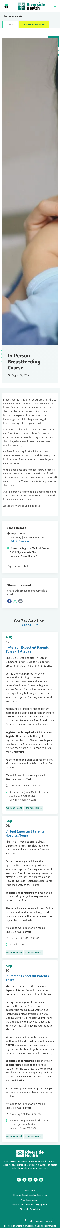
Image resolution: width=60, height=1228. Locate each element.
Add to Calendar (20, 541)
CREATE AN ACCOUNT (34, 24)
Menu (6, 7)
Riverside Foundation (30, 1209)
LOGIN (10, 24)
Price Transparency (30, 1200)
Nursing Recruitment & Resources (30, 1195)
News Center (30, 1190)
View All (26, 624)
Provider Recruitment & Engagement (30, 1204)
